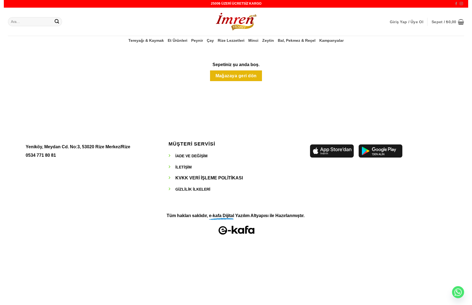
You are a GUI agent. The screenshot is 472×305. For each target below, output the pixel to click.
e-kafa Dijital (221, 215)
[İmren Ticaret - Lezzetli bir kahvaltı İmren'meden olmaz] (236, 22)
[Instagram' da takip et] (461, 4)
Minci (253, 40)
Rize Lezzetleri (231, 40)
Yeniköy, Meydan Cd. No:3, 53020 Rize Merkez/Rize (78, 146)
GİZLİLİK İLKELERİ (192, 189)
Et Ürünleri (177, 40)
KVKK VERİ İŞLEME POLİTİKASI (209, 178)
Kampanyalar (331, 40)
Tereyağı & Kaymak (146, 40)
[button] (406, 22)
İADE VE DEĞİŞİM (191, 156)
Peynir (197, 40)
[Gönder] (56, 21)
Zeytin (268, 40)
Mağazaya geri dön (236, 75)
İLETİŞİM (183, 167)
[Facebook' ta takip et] (456, 4)
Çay (210, 40)
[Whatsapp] (458, 292)
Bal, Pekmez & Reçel (296, 40)
